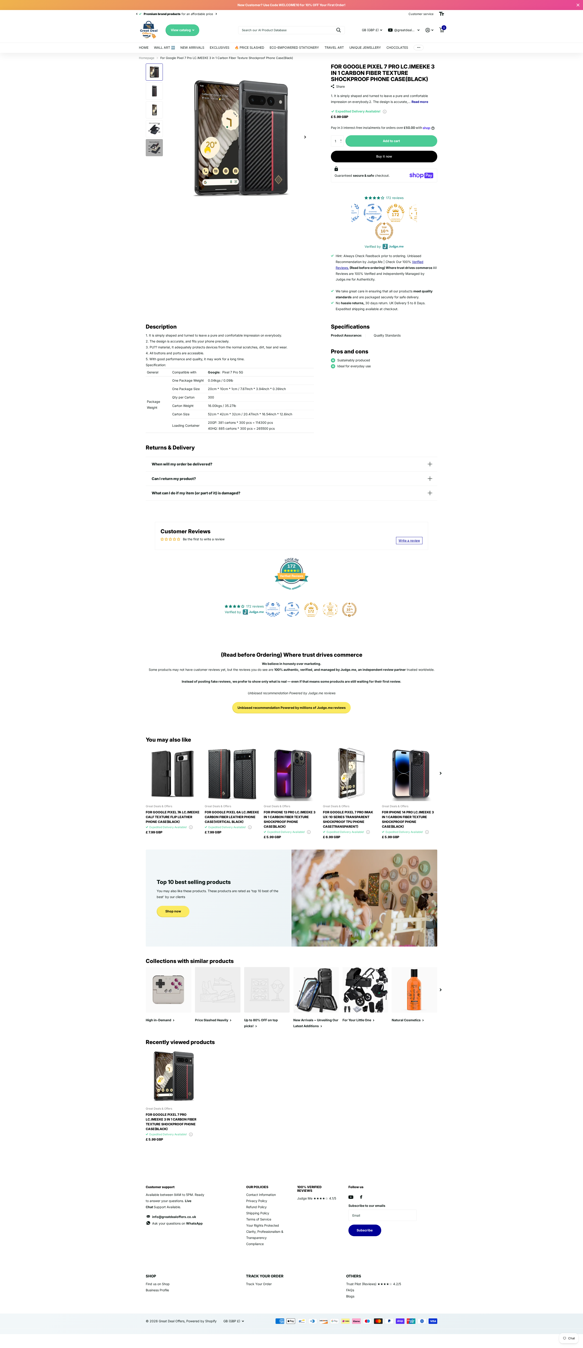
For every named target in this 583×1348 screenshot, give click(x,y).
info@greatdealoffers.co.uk (174, 1217)
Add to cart (391, 141)
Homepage (146, 58)
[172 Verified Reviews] (291, 592)
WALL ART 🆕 (164, 47)
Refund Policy (256, 1207)
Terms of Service (258, 1219)
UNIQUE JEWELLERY (365, 47)
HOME (143, 47)
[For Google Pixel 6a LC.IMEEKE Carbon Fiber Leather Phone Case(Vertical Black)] (232, 773)
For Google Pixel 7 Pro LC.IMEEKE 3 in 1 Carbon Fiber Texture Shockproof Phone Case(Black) (171, 1122)
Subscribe (365, 1230)
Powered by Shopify (201, 1321)
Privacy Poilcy (256, 1201)
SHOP (151, 1276)
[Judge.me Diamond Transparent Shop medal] (292, 609)
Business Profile (157, 1290)
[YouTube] (350, 1197)
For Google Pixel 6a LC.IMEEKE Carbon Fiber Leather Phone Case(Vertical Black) (232, 817)
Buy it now (384, 156)
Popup (384, 111)
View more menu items (419, 48)
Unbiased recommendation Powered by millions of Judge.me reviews (292, 708)
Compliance (255, 1244)
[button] (342, 137)
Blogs (350, 1296)
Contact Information (261, 1195)
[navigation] (136, 14)
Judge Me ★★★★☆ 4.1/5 (316, 1198)
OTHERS (353, 1276)
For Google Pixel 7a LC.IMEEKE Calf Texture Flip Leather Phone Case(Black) (172, 817)
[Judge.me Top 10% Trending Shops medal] (362, 231)
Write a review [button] (409, 540)
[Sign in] (429, 30)
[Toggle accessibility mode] (441, 14)
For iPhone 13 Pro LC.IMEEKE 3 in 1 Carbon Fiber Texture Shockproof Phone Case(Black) (289, 819)
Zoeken (338, 30)
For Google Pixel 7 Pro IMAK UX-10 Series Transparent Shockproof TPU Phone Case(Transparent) (348, 819)
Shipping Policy (257, 1213)
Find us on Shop (158, 1284)
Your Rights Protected (262, 1225)
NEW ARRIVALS (192, 47)
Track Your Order (259, 1284)
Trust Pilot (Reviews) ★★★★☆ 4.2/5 (373, 1284)
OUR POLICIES (257, 1187)
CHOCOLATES (397, 47)
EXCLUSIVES (219, 47)
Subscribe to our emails (366, 1206)
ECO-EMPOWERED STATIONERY (294, 47)
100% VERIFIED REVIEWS (309, 1188)
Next (207, 14)
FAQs (350, 1290)
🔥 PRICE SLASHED (249, 47)
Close (578, 5)
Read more (420, 102)
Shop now (173, 911)
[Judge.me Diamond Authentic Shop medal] (273, 609)
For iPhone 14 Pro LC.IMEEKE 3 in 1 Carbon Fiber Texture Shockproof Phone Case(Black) (408, 819)
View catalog (181, 30)
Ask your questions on (177, 1223)
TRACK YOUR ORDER (265, 1276)
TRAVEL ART (334, 47)
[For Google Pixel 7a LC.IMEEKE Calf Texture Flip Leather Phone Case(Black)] (173, 773)
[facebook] (361, 1197)
